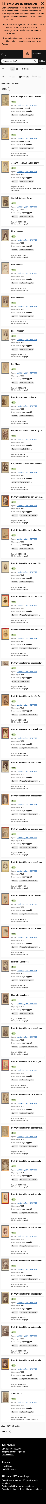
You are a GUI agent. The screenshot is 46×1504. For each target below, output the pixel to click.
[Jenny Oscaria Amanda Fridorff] (23, 176)
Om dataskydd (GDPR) (12, 1449)
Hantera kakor (8, 1455)
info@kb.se (7, 1466)
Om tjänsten (38, 53)
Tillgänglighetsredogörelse (13, 1452)
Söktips (42, 61)
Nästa (4, 89)
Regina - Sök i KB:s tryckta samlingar (18, 1486)
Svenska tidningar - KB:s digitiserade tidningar (22, 1489)
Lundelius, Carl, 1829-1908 (27, 105)
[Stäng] (42, 3)
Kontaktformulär (9, 1469)
